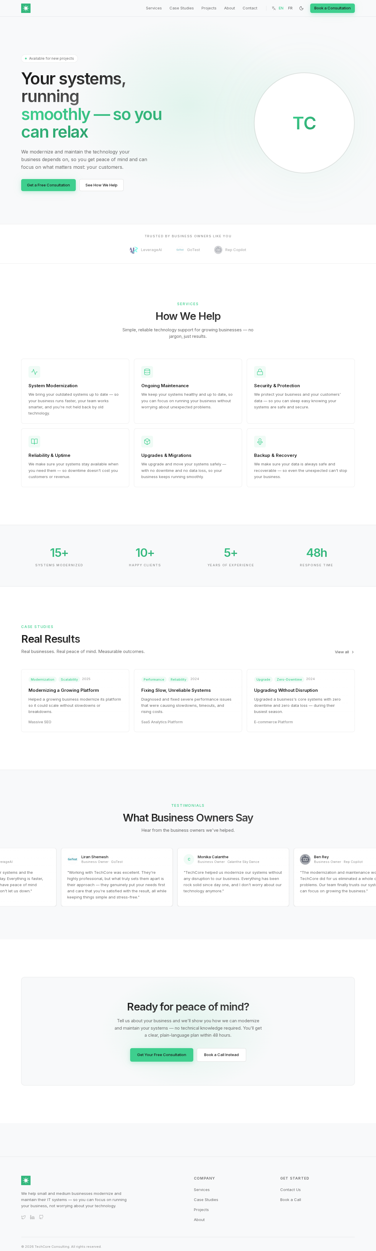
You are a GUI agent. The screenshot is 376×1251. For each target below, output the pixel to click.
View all (342, 651)
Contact (250, 8)
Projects (209, 8)
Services (154, 8)
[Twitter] (23, 1217)
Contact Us (290, 1189)
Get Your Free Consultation (161, 1054)
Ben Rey (317, 856)
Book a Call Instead (221, 1054)
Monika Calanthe (208, 856)
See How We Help (101, 185)
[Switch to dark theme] (301, 8)
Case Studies (181, 8)
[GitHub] (41, 1217)
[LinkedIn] (32, 1217)
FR (290, 8)
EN (281, 8)
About (229, 8)
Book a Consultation (332, 8)
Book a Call (290, 1199)
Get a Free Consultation (48, 185)
